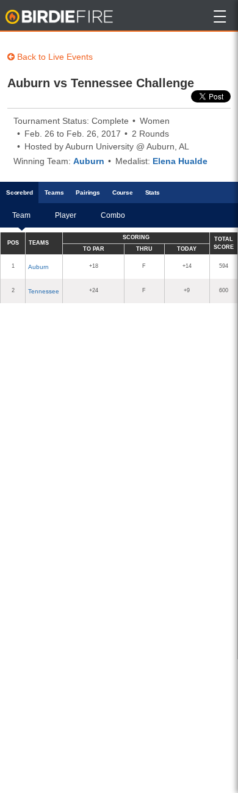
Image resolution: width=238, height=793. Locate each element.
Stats (152, 192)
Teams (54, 192)
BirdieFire (60, 17)
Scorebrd (19, 192)
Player (65, 215)
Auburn (88, 161)
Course (122, 192)
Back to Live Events (54, 57)
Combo (113, 215)
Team (21, 215)
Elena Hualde (180, 161)
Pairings (87, 192)
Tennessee (43, 291)
